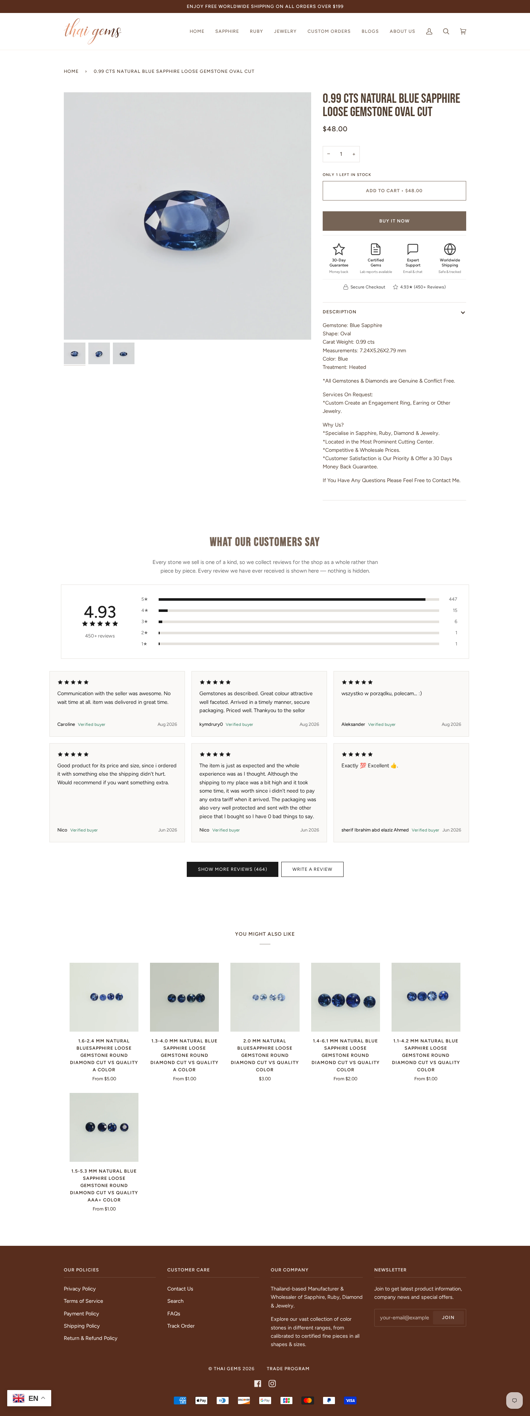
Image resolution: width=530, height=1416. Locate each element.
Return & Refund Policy (91, 1338)
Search (175, 1301)
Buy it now (394, 221)
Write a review (312, 869)
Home (71, 71)
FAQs (173, 1313)
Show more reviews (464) (232, 869)
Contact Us (180, 1288)
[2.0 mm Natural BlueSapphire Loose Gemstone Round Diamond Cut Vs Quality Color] (264, 997)
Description (340, 311)
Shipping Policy (82, 1326)
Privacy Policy (80, 1288)
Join (448, 1317)
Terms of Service (83, 1301)
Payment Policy (81, 1313)
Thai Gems (227, 1368)
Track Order (181, 1326)
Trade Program (288, 1368)
